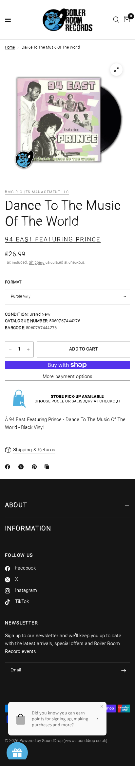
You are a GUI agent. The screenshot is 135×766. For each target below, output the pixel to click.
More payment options (68, 376)
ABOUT (16, 505)
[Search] (116, 19)
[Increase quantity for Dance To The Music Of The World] (28, 349)
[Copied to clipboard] (48, 467)
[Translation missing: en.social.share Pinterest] (36, 467)
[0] (126, 19)
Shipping (37, 263)
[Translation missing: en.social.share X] (22, 467)
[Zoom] (116, 69)
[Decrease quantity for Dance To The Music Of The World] (10, 349)
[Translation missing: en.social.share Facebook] (9, 467)
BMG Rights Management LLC (37, 192)
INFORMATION (28, 529)
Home (10, 48)
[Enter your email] (123, 670)
